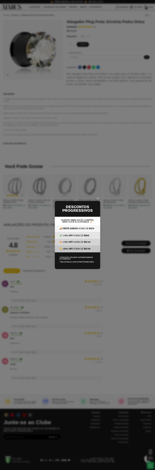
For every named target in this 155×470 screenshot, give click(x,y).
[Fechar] (97, 198)
